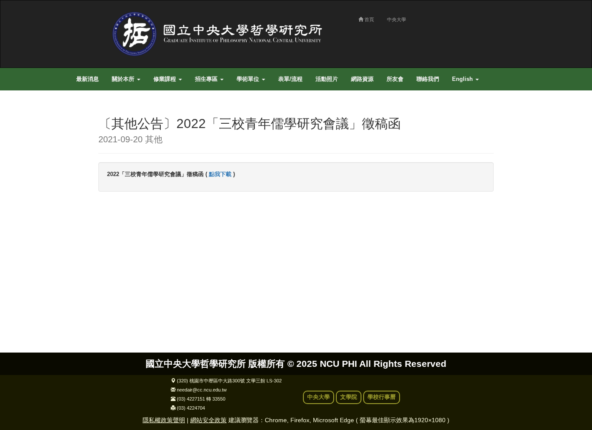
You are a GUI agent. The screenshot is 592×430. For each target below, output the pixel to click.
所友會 (395, 79)
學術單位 (249, 79)
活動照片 (327, 79)
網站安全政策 (208, 420)
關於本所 (124, 79)
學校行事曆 (382, 397)
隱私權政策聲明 (164, 420)
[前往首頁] (220, 34)
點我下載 (220, 174)
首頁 (368, 19)
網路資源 (362, 79)
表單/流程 (290, 79)
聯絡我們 (427, 79)
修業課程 (165, 79)
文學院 (348, 397)
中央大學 (396, 19)
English (463, 79)
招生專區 (207, 79)
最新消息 (87, 79)
